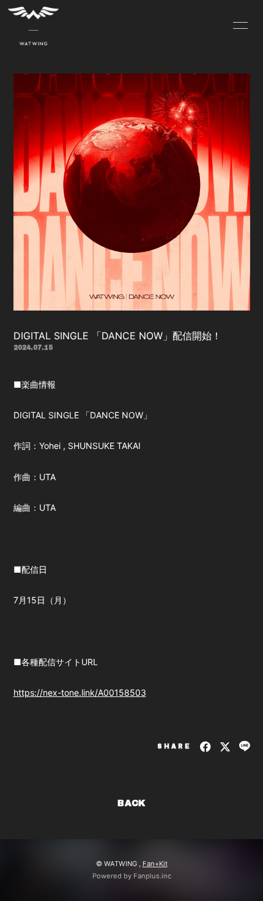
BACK (131, 803)
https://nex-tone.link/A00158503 (79, 692)
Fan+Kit (155, 863)
